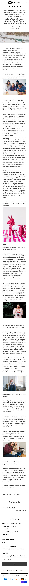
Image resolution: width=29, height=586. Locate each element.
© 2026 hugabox (7, 570)
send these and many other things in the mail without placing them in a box (14, 259)
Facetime (12, 106)
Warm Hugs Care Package (19, 475)
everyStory (6, 138)
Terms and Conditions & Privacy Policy (13, 549)
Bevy (24, 154)
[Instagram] (12, 519)
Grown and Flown (7, 431)
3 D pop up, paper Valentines (16, 254)
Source (4, 244)
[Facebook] (10, 519)
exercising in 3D (20, 419)
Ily (13, 174)
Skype (10, 108)
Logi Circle (21, 121)
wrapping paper (14, 301)
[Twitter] (15, 519)
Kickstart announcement (12, 186)
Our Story (4, 542)
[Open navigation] (2, 2)
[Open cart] (27, 2)
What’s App (15, 108)
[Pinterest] (18, 519)
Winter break (19, 16)
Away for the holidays (9, 10)
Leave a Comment (21, 510)
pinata (15, 271)
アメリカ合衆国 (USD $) (18, 575)
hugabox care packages (10, 464)
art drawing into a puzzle (11, 299)
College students (15, 14)
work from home (7, 411)
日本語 (4, 575)
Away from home (19, 10)
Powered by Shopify (18, 570)
